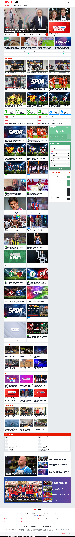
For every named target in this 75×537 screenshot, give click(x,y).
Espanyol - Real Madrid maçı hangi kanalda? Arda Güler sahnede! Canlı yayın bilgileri (14, 213)
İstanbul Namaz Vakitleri (43, 518)
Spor (25, 2)
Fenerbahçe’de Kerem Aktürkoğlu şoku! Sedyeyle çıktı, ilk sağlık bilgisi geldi (22, 112)
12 (28, 34)
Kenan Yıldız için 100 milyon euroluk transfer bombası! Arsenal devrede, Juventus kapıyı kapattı (36, 265)
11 (26, 34)
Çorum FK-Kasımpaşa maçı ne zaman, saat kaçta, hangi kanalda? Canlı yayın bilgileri (14, 302)
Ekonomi (30, 2)
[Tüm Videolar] (69, 479)
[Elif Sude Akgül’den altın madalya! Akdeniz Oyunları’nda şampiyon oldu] (37, 185)
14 (32, 34)
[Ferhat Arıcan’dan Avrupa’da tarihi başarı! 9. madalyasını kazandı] (37, 239)
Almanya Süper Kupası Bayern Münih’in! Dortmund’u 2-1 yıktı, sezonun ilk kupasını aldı (37, 141)
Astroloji (53, 2)
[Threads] (43, 515)
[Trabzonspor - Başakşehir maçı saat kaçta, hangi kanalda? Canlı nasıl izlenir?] (15, 167)
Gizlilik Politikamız (41, 536)
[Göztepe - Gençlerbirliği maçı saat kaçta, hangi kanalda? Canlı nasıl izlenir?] (15, 149)
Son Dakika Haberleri (42, 521)
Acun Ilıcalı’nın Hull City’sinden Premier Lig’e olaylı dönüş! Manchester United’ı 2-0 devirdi (14, 319)
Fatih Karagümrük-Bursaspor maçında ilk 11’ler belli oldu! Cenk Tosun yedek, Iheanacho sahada (37, 337)
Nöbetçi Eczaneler (9, 518)
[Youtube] (39, 515)
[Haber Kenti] (11, 2)
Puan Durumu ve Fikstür (10, 521)
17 (39, 34)
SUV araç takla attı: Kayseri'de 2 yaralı (49, 116)
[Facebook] (32, 515)
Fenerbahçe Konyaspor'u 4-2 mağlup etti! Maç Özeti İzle (11, 112)
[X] (34, 515)
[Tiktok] (41, 515)
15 (34, 34)
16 (37, 34)
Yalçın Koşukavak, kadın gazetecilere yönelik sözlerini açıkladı (57, 51)
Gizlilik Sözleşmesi (19, 533)
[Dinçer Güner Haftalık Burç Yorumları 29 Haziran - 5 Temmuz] (43, 465)
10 (24, 34)
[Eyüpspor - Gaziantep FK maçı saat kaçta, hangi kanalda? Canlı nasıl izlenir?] (37, 149)
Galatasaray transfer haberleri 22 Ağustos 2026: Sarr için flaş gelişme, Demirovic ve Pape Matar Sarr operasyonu (44, 112)
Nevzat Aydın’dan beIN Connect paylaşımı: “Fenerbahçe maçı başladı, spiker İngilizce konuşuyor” (13, 194)
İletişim (6, 533)
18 (41, 34)
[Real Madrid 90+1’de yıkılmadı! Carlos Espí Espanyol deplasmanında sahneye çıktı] (15, 132)
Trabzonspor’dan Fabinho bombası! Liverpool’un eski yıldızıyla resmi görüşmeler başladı (15, 248)
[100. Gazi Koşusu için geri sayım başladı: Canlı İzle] (47, 488)
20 (45, 34)
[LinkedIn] (37, 515)
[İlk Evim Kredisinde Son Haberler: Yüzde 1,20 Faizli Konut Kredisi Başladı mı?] (37, 310)
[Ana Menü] (70, 2)
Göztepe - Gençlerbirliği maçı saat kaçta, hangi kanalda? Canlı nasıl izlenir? (13, 159)
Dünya (48, 2)
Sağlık (44, 2)
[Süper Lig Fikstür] (69, 172)
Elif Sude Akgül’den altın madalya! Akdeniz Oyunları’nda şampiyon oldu (35, 194)
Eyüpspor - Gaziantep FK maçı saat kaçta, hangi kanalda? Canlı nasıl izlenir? (36, 159)
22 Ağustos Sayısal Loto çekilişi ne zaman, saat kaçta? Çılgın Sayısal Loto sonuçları (66, 112)
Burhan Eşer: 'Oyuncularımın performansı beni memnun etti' (30, 51)
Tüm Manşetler (25, 521)
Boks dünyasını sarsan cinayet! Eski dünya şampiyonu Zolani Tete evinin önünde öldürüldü (15, 230)
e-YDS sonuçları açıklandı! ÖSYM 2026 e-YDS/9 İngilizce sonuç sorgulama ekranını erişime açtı (14, 265)
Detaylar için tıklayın (60, 168)
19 (43, 34)
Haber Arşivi (58, 521)
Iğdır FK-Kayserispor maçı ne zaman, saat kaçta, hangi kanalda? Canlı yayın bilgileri (14, 283)
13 (30, 34)
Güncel (21, 2)
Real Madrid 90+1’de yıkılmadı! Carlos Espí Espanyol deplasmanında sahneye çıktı (14, 141)
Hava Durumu (25, 518)
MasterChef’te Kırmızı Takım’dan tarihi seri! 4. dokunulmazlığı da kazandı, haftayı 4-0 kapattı (35, 230)
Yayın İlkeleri (12, 533)
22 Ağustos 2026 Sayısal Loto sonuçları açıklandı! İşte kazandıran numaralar (55, 112)
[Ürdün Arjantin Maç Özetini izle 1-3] (47, 499)
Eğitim (6, 263)
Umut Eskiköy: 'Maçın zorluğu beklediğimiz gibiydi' (22, 5)
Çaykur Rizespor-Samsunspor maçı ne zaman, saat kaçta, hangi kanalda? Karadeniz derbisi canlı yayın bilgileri (36, 283)
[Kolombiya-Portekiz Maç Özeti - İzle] (47, 494)
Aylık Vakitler (53, 139)
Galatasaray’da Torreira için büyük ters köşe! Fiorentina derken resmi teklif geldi (35, 302)
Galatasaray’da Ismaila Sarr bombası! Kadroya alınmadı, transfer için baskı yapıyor (35, 213)
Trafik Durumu (58, 518)
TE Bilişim (63, 533)
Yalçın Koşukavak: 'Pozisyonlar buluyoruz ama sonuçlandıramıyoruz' (22, 116)
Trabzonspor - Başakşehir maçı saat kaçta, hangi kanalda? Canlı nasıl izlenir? (14, 176)
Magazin (35, 2)
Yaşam (40, 2)
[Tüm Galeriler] (69, 454)
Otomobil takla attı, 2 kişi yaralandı (15, 120)
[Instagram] (35, 515)
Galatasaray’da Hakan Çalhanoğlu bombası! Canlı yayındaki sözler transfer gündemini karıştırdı (33, 112)
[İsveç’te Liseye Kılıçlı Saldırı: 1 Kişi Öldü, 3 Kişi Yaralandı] (15, 330)
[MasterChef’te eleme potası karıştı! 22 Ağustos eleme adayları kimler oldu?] (37, 167)
